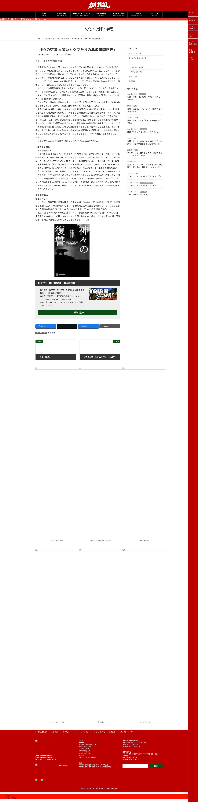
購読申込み (78, 312)
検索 (156, 766)
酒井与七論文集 (136, 72)
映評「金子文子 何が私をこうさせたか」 (144, 132)
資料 (132, 732)
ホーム (191, 13)
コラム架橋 (122, 732)
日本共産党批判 (42, 732)
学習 (130, 62)
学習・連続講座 (144, 540)
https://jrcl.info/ (63, 765)
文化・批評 (51, 333)
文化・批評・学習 (99, 732)
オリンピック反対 (135, 53)
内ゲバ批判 (55, 732)
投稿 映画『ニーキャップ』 (139, 194)
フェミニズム (191, 59)
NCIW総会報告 (192, 27)
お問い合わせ (11, 798)
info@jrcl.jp (86, 752)
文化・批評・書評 (57, 540)
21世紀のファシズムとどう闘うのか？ (143, 185)
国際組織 (101, 722)
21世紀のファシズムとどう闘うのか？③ (144, 176)
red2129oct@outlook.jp (129, 757)
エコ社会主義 (192, 51)
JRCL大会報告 (192, 19)
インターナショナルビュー (57, 722)
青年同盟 (66, 732)
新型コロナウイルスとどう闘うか (101, 540)
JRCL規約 (190, 35)
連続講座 (132, 81)
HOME (9, 795)
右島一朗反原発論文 (138, 67)
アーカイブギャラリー (144, 722)
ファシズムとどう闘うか (138, 58)
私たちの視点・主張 (193, 43)
